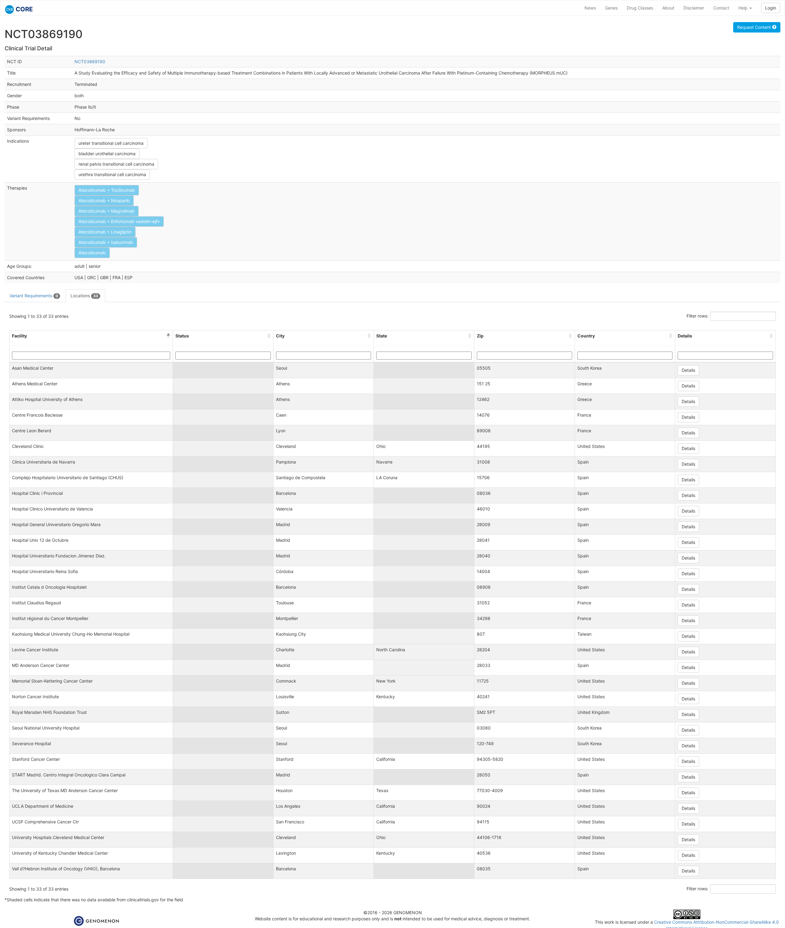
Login (770, 7)
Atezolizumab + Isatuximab (105, 242)
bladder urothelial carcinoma (107, 153)
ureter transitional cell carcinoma (111, 143)
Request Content (754, 27)
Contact (721, 7)
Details (688, 370)
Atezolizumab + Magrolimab (106, 211)
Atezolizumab (92, 252)
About (668, 7)
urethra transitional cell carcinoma (112, 174)
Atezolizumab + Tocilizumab (106, 190)
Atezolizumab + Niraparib (104, 200)
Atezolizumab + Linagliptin (105, 231)
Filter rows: (697, 315)
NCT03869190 (90, 61)
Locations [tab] (84, 295)
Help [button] (743, 7)
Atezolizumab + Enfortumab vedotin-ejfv (119, 221)
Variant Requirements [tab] (34, 295)
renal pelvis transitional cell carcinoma (116, 164)
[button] (168, 336)
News (590, 7)
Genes (611, 7)
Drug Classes (640, 7)
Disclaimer (694, 7)
